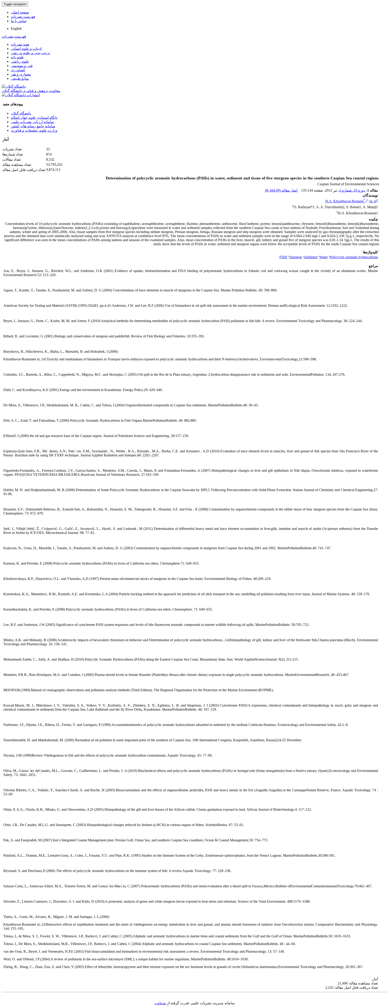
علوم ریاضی (20, 61)
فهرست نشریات (23, 16)
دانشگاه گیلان (21, 113)
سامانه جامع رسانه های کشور (33, 126)
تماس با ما (18, 21)
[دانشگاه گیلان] (14, 86)
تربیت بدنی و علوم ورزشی (30, 53)
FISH (283, 257)
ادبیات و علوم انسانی (26, 48)
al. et (373, 201)
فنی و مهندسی (22, 66)
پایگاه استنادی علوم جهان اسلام (34, 117)
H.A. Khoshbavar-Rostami (345, 201)
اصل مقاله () (281, 190)
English (16, 28)
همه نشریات (20, 44)
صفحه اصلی (20, 12)
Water (323, 257)
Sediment (310, 257)
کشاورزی (18, 70)
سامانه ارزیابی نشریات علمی (32, 122)
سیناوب (160, 1003)
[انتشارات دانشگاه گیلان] (21, 95)
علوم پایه (17, 57)
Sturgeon (295, 257)
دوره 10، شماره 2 (352, 190)
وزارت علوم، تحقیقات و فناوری (34, 130)
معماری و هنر (21, 74)
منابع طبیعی (20, 78)
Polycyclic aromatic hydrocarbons (354, 257)
